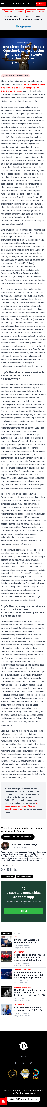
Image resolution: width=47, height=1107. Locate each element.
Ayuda (23, 1056)
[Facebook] (16, 1063)
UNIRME (23, 911)
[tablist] (23, 933)
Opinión (20, 11)
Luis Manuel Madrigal (22, 946)
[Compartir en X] (15, 869)
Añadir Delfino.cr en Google (16, 837)
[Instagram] (30, 1063)
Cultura (41, 11)
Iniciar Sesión (40, 3)
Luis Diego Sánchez (21, 963)
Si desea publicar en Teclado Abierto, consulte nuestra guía (21, 806)
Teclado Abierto (24, 43)
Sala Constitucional (24, 876)
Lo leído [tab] (18, 933)
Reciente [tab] (6, 933)
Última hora (8, 11)
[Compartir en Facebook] (9, 869)
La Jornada (19, 952)
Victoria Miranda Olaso (22, 981)
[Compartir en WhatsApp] (3, 869)
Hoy (15, 937)
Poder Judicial (8, 876)
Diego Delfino (19, 998)
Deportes (30, 11)
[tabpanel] (23, 976)
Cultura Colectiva (22, 970)
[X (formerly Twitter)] (23, 1063)
